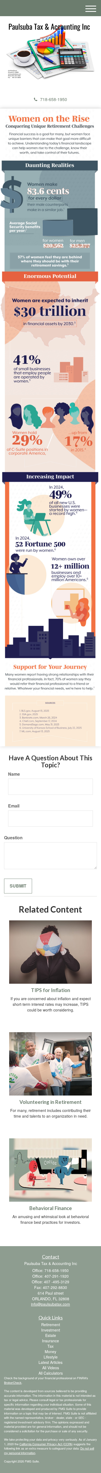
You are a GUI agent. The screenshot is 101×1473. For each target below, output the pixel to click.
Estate (50, 1335)
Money (50, 1351)
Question (13, 838)
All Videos (50, 1367)
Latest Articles (50, 1362)
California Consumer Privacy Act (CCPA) (46, 1444)
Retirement (50, 1324)
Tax (50, 1346)
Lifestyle (51, 1357)
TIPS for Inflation (50, 990)
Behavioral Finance (50, 1208)
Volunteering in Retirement (50, 1102)
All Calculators (51, 1373)
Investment (50, 1330)
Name (14, 774)
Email (13, 806)
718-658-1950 (53, 99)
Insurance (50, 1340)
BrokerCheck (13, 1382)
